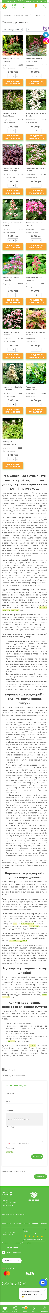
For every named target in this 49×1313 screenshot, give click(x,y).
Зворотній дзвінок (12, 1260)
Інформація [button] (12, 1247)
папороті (43, 607)
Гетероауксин (27, 924)
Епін (15, 924)
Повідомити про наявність (12, 82)
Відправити (37, 1156)
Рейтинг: (10, 1111)
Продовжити (40, 1176)
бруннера (15, 610)
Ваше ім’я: (11, 1093)
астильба (6, 997)
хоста (44, 995)
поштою (32, 1045)
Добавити (9, 1151)
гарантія (11, 1041)
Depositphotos (27, 1243)
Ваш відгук (11, 1127)
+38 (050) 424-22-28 (9, 1203)
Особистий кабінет (13, 1252)
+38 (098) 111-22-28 (9, 1200)
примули (6, 610)
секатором (34, 926)
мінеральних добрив (18, 941)
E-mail (8, 1101)
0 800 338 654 (7, 1205)
